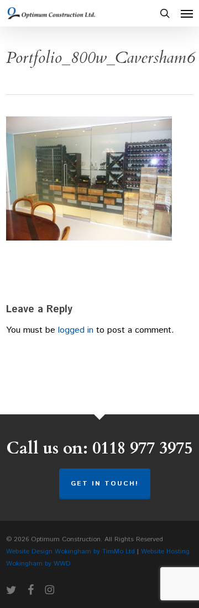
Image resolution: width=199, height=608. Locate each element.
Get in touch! (105, 483)
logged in (75, 330)
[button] (187, 13)
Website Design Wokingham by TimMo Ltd (70, 551)
